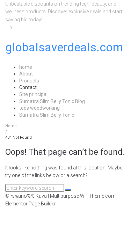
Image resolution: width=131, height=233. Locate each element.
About (26, 74)
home (25, 67)
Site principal (33, 94)
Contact (28, 87)
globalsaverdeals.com (64, 47)
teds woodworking (39, 108)
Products (29, 80)
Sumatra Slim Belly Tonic (46, 115)
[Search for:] (35, 188)
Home (11, 126)
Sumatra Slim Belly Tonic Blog (52, 101)
